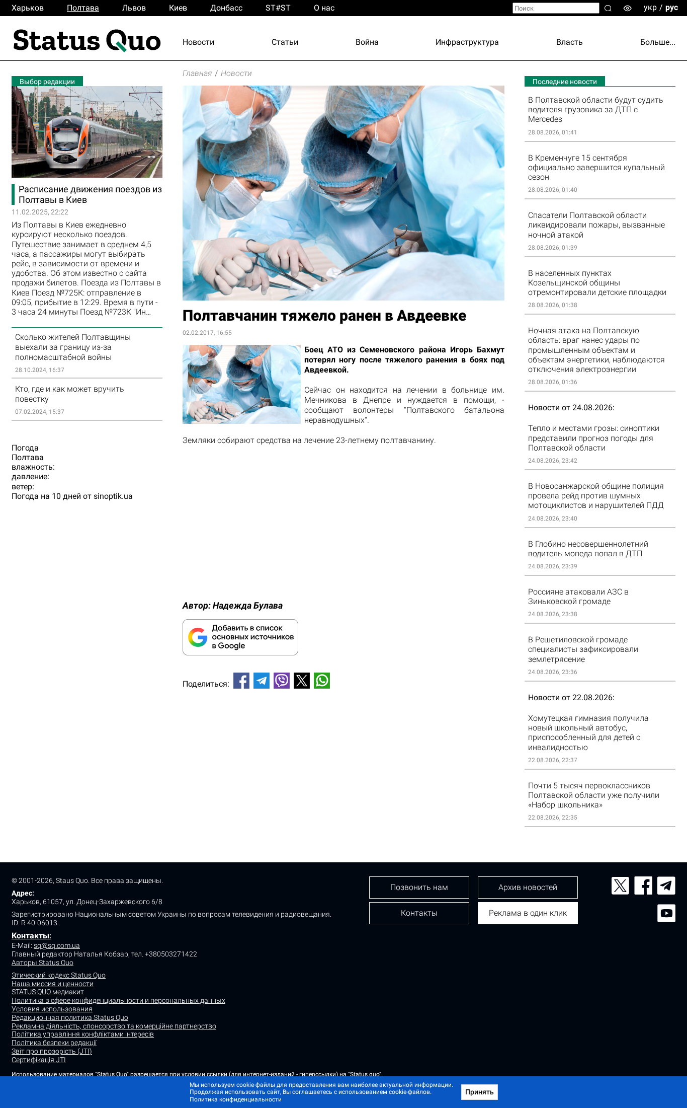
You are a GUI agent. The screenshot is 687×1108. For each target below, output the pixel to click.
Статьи (285, 42)
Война (367, 42)
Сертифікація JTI (39, 1060)
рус (671, 7)
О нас (324, 8)
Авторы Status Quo (42, 962)
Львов (134, 8)
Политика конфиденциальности (236, 1099)
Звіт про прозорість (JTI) (52, 1051)
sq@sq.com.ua (57, 945)
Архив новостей (527, 887)
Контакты (30, 935)
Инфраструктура (467, 42)
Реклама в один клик (528, 913)
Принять (479, 1092)
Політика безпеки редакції (54, 1043)
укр (650, 7)
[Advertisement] (343, 730)
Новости (198, 42)
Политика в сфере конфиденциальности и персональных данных (118, 1000)
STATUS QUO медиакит (48, 992)
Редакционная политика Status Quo (70, 1017)
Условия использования (52, 1009)
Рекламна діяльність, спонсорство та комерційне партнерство (114, 1026)
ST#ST (278, 8)
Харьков (28, 8)
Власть (569, 42)
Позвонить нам (419, 887)
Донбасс (226, 8)
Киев (178, 8)
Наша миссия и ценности (53, 984)
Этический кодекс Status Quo (59, 975)
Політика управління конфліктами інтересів (83, 1034)
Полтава (83, 8)
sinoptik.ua (113, 496)
